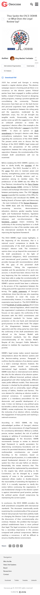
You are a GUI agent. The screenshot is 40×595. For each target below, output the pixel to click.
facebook (8, 580)
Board (5, 568)
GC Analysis (7, 71)
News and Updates (9, 565)
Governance (30, 66)
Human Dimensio (30, 203)
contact (6, 574)
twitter (16, 580)
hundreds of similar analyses (18, 305)
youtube (25, 580)
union (7, 171)
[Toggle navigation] (36, 4)
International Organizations (12, 66)
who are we (7, 561)
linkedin (34, 580)
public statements (20, 291)
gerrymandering (8, 439)
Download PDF (11, 77)
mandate (28, 165)
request (26, 128)
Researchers (7, 571)
